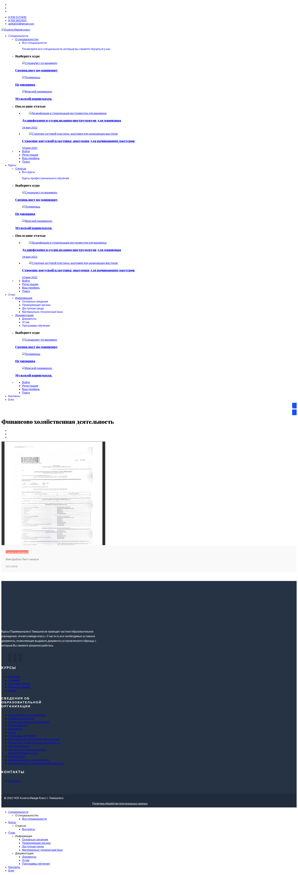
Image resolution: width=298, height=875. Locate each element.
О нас (11, 832)
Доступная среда (19, 746)
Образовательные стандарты (27, 715)
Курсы (12, 822)
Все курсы (28, 829)
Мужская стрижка (19, 687)
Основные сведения (21, 718)
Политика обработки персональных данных (120, 803)
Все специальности (34, 818)
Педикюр (14, 680)
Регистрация (30, 154)
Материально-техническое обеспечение (33, 739)
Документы (15, 728)
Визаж (12, 690)
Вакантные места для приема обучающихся (36, 763)
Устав (12, 732)
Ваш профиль (31, 158)
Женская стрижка (19, 683)
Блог (11, 870)
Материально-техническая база (42, 849)
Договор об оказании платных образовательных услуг (27, 751)
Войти (26, 151)
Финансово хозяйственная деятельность (34, 742)
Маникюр (14, 676)
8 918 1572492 (17, 17)
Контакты (14, 780)
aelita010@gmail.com (21, 23)
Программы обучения (22, 735)
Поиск (26, 161)
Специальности (18, 811)
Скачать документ (17, 552)
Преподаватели (18, 725)
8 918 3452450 (17, 20)
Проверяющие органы (36, 842)
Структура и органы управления (28, 722)
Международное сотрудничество (29, 759)
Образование (17, 756)
